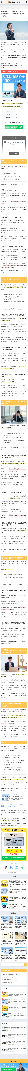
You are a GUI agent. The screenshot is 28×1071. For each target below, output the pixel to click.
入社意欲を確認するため (13, 147)
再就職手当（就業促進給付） (9, 974)
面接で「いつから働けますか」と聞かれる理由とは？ (15, 143)
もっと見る (14, 153)
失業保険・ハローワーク (8, 977)
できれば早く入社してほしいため (14, 149)
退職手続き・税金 (12, 872)
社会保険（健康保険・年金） (9, 979)
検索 (25, 964)
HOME (15, 1061)
